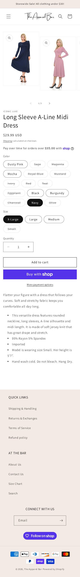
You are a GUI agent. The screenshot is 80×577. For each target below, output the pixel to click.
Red (31, 184)
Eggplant (16, 194)
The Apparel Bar (33, 569)
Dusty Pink (15, 164)
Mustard (62, 175)
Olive (55, 203)
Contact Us (16, 474)
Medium (54, 219)
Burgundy (57, 193)
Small (14, 230)
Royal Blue (38, 175)
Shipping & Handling (22, 408)
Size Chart (15, 484)
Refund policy (18, 437)
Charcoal (16, 203)
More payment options (40, 284)
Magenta (60, 165)
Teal (47, 184)
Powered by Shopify (54, 569)
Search (13, 493)
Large (33, 219)
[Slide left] (30, 103)
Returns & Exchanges (23, 418)
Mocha (12, 174)
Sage (39, 165)
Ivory (13, 184)
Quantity (8, 238)
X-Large (13, 219)
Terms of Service (20, 428)
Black (35, 193)
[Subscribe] (61, 520)
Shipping (7, 140)
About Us (15, 464)
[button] (8, 16)
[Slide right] (49, 103)
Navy (35, 203)
